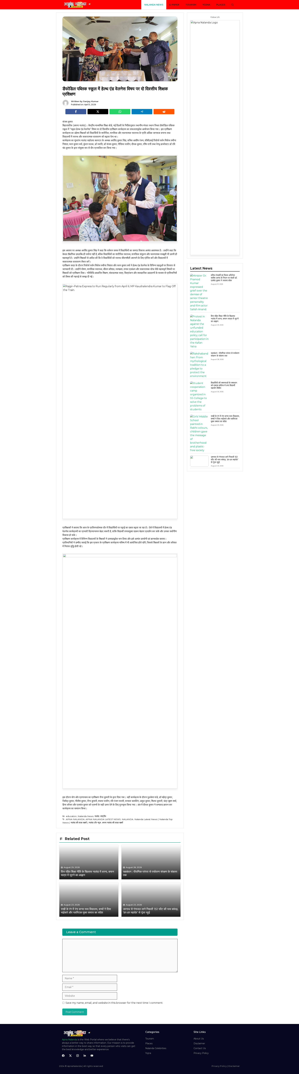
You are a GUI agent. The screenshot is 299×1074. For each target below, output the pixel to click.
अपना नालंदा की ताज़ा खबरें (112, 822)
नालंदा (97, 816)
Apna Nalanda (69, 1039)
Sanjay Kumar (91, 101)
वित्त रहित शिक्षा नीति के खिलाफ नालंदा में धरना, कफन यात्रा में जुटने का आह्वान (225, 319)
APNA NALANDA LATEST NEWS (103, 819)
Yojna (206, 4)
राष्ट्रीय (103, 816)
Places (220, 4)
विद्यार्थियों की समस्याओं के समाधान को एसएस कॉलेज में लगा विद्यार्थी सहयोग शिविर (224, 385)
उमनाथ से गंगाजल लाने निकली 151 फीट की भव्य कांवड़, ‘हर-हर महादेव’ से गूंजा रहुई (224, 459)
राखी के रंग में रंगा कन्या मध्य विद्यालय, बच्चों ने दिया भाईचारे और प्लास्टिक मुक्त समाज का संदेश (225, 419)
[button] (232, 4)
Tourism (190, 4)
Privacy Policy (201, 1053)
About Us (199, 1038)
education (71, 816)
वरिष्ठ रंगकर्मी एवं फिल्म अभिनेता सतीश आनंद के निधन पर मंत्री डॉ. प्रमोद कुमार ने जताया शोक (224, 278)
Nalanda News (153, 4)
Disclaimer (199, 1043)
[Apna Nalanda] (77, 4)
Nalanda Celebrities (155, 1048)
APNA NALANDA (75, 819)
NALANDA (127, 819)
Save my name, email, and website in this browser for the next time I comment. (114, 1002)
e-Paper (174, 4)
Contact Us (200, 1048)
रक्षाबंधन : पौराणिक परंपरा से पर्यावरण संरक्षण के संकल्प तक (225, 354)
